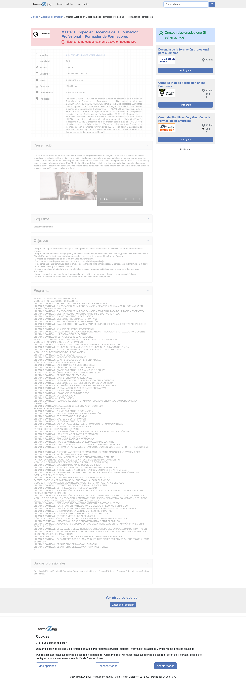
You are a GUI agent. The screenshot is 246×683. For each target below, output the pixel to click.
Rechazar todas (107, 666)
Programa (41, 290)
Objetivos (41, 240)
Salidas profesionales (50, 563)
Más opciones (47, 666)
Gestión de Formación (123, 604)
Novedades (83, 4)
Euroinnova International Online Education (85, 54)
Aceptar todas (165, 666)
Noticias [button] (69, 4)
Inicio (59, 4)
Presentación (43, 145)
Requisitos (41, 218)
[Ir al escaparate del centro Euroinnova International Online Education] (46, 34)
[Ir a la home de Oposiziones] (42, 4)
